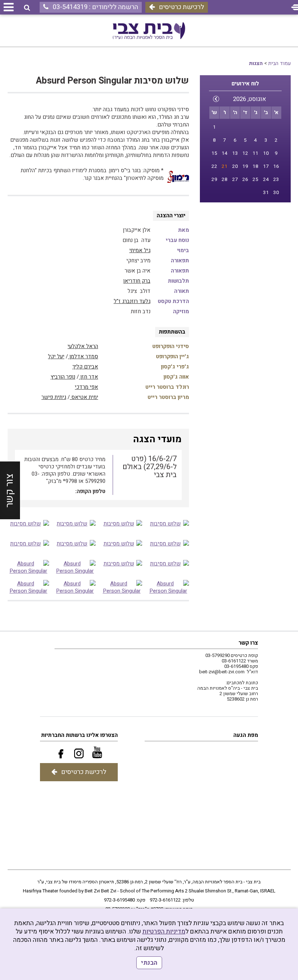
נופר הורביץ (63, 377)
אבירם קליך (85, 367)
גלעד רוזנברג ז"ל (132, 301)
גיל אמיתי (139, 250)
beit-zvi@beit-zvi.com (222, 671)
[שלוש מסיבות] (168, 527)
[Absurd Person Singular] (75, 567)
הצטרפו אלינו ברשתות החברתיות (79, 735)
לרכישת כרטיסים (181, 7)
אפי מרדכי (86, 387)
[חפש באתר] (27, 8)
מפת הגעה (245, 735)
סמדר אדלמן (83, 356)
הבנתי (149, 962)
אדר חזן (88, 377)
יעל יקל (56, 356)
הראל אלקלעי (83, 346)
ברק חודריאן (136, 281)
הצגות (256, 63)
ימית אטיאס (84, 397)
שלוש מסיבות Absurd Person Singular (112, 81)
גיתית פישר (53, 397)
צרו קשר (248, 643)
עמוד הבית (279, 63)
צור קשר (10, 490)
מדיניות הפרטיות (163, 931)
